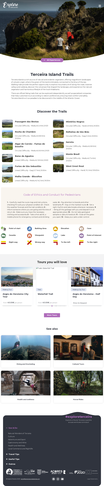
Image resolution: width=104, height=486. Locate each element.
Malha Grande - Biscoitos (28, 176)
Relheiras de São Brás (77, 132)
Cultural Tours (78, 364)
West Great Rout (75, 166)
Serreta (70, 142)
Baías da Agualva (24, 156)
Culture (11, 436)
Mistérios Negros (75, 122)
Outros (12, 464)
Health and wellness (25, 399)
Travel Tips (14, 454)
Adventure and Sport (17, 440)
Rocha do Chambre (25, 132)
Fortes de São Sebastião (28, 166)
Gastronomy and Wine (17, 443)
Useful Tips (14, 459)
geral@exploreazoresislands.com (30, 479)
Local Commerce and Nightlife (20, 449)
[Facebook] (53, 479)
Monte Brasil (73, 154)
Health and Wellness (16, 446)
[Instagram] (58, 479)
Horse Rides (78, 399)
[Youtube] (62, 479)
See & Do (13, 428)
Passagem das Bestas (27, 121)
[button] (3, 30)
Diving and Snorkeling (26, 364)
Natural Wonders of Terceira (19, 433)
